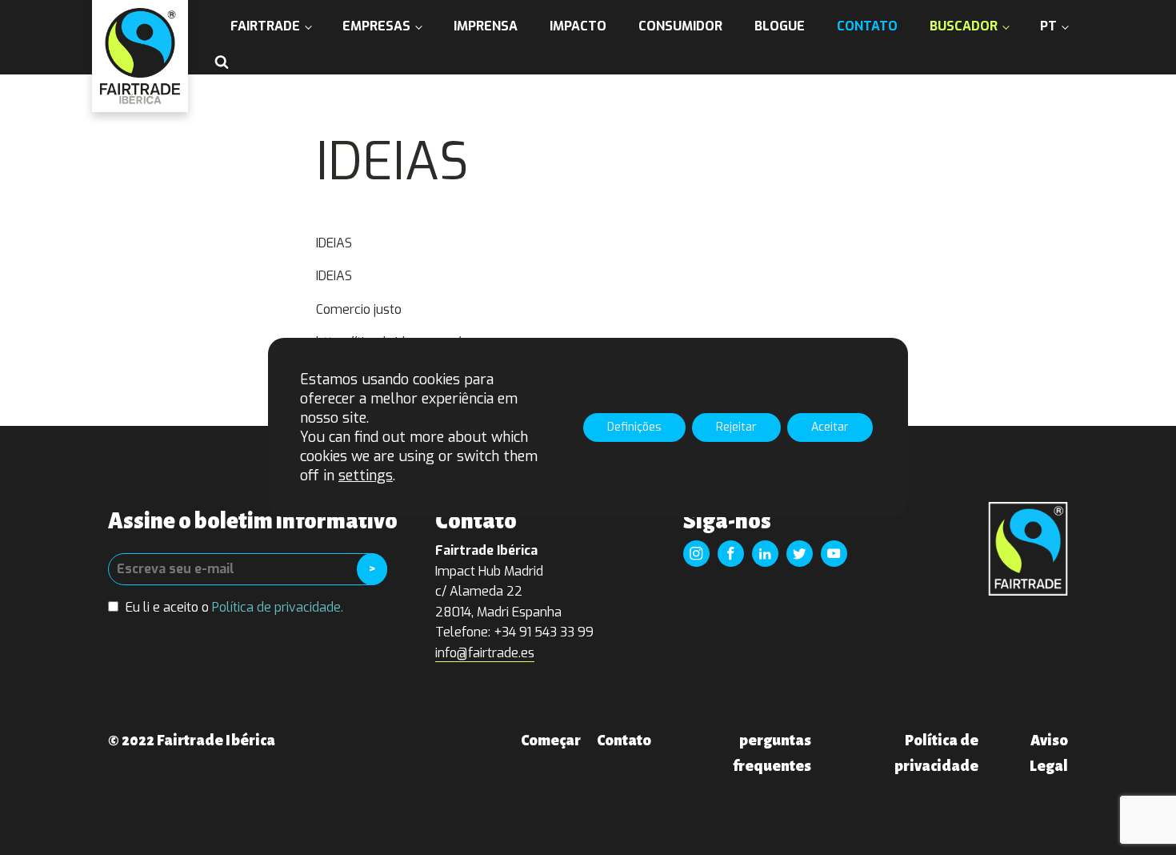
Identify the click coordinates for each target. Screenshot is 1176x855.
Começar (551, 741)
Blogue (779, 26)
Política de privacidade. (277, 607)
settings (365, 475)
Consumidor (680, 26)
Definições (634, 427)
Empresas (376, 26)
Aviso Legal (1049, 753)
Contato (867, 26)
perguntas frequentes (772, 753)
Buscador (964, 26)
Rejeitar (736, 427)
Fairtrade (265, 26)
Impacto (578, 26)
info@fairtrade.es (484, 652)
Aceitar (830, 427)
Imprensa (486, 26)
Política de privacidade (936, 753)
